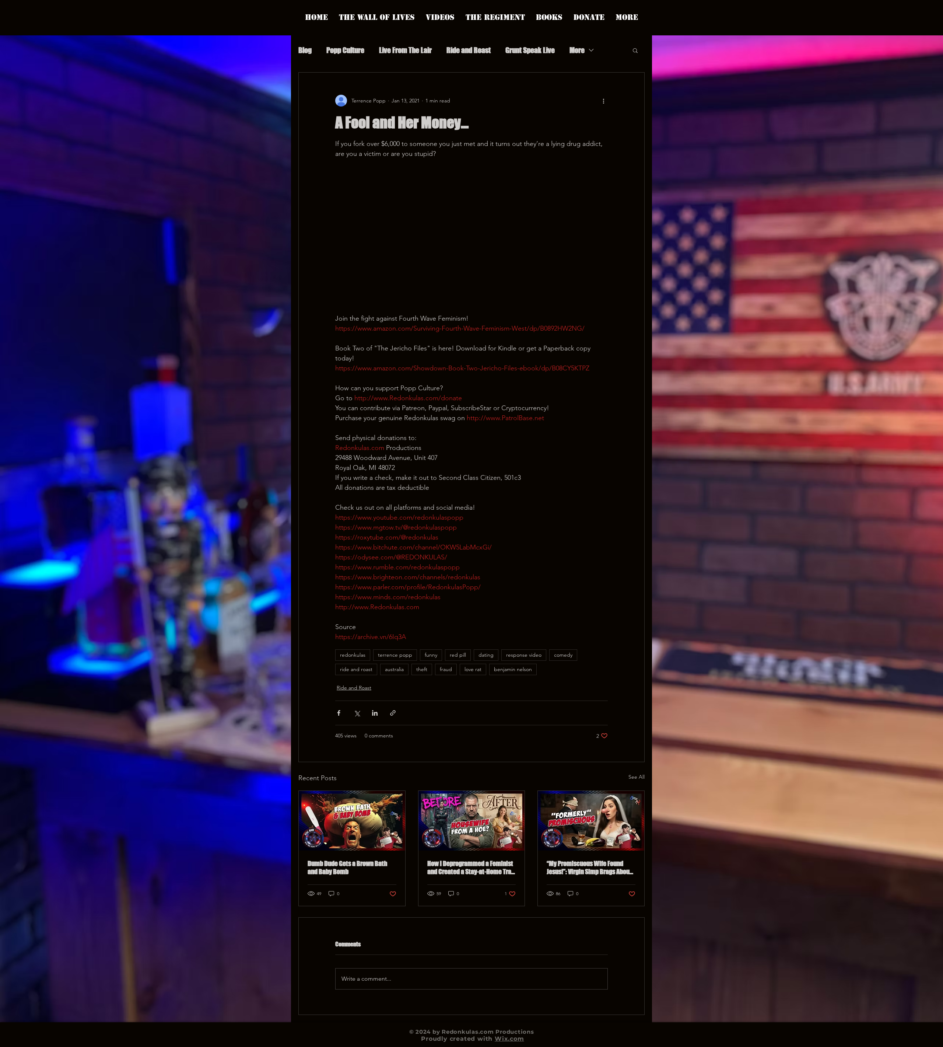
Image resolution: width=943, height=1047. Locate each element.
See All (636, 777)
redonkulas (352, 655)
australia (394, 669)
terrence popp (395, 655)
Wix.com (509, 1038)
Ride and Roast (468, 50)
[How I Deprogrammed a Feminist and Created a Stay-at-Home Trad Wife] (471, 821)
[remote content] (471, 236)
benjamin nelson (513, 669)
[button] (635, 50)
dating (486, 655)
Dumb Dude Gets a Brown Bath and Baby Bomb (347, 867)
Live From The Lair (405, 50)
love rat (473, 669)
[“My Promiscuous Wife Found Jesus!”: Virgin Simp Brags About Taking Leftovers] (591, 821)
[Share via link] (392, 712)
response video (523, 655)
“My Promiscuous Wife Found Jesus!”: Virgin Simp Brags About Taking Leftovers (589, 867)
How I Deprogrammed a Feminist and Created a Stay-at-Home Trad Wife (471, 867)
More (577, 50)
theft (421, 669)
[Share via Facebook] (338, 712)
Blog (305, 50)
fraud (446, 669)
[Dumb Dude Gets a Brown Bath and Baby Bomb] (352, 821)
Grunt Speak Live (530, 50)
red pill (458, 655)
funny (431, 655)
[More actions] (603, 100)
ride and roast (356, 669)
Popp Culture (345, 50)
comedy (563, 655)
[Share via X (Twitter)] (356, 712)
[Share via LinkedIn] (374, 712)
